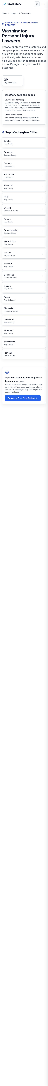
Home (4, 13)
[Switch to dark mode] (37, 3)
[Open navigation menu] (43, 4)
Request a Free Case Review (21, 398)
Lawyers (14, 13)
